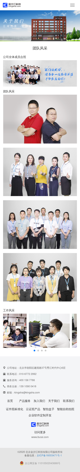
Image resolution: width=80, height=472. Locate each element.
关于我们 (54, 401)
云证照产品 (33, 409)
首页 (10, 401)
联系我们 (68, 401)
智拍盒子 (48, 409)
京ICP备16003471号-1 (49, 455)
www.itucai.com (40, 437)
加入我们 (39, 401)
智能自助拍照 (65, 409)
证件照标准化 (14, 409)
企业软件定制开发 (40, 415)
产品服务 (25, 401)
